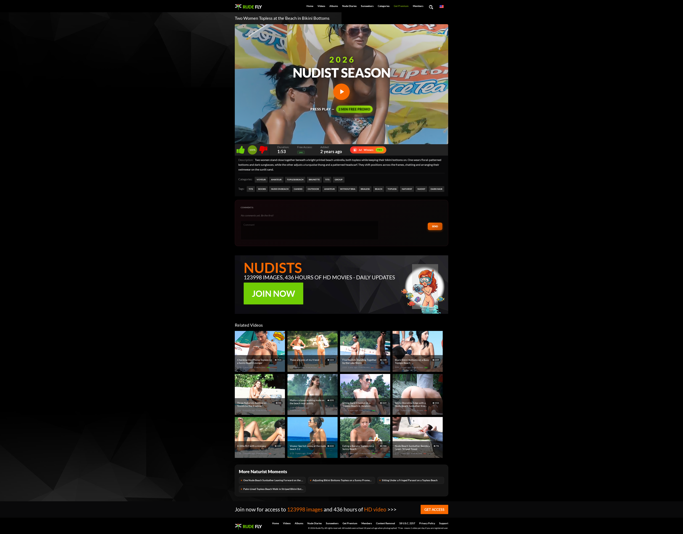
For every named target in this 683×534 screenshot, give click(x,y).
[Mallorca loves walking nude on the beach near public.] (313, 413)
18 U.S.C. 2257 (407, 523)
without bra (347, 189)
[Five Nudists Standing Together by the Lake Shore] (365, 370)
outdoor (313, 189)
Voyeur (261, 179)
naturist (407, 189)
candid (298, 189)
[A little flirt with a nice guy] (260, 456)
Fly (252, 6)
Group (339, 179)
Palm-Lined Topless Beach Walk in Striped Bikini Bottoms (274, 488)
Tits (327, 179)
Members (418, 5)
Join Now (273, 293)
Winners (368, 149)
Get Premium (401, 5)
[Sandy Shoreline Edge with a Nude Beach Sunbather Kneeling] (418, 413)
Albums (333, 5)
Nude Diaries (349, 5)
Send (435, 226)
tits (251, 189)
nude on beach (279, 189)
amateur (329, 189)
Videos (321, 5)
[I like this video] (241, 148)
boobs (262, 189)
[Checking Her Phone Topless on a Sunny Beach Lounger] (260, 370)
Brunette (314, 179)
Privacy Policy (427, 523)
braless (365, 189)
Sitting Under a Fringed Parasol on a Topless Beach (410, 480)
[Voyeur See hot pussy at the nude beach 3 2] (313, 456)
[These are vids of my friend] (313, 370)
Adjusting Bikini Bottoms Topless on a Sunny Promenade (344, 480)
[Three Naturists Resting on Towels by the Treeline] (260, 413)
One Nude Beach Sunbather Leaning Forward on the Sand (274, 480)
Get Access (434, 509)
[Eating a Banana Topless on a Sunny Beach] (365, 456)
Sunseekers (367, 5)
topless (392, 189)
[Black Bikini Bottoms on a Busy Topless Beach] (418, 370)
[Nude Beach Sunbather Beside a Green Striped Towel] (418, 456)
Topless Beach (295, 179)
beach (378, 189)
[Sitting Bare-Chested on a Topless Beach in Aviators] (365, 413)
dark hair (436, 189)
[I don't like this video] (263, 148)
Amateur (276, 179)
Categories (384, 5)
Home (309, 5)
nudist (421, 189)
